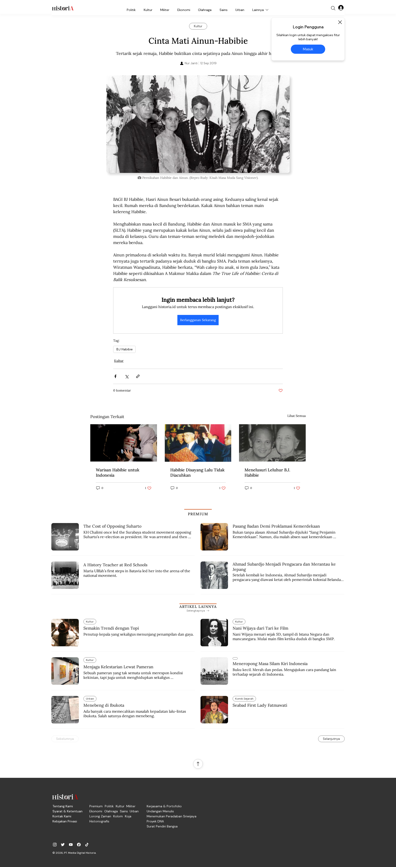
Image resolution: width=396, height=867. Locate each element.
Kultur (119, 361)
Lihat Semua (296, 416)
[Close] (340, 22)
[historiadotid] (54, 844)
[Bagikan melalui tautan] (138, 376)
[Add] (198, 124)
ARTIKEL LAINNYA (198, 606)
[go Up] (198, 764)
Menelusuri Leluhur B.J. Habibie (267, 472)
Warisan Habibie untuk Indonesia (117, 472)
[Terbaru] (235, 658)
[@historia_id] (62, 844)
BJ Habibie (124, 349)
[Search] (333, 8)
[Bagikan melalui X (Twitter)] (126, 376)
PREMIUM (198, 514)
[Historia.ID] (62, 8)
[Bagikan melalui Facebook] (115, 376)
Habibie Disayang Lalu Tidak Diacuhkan (197, 472)
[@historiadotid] (70, 844)
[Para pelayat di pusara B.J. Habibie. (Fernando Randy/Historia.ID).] (123, 443)
